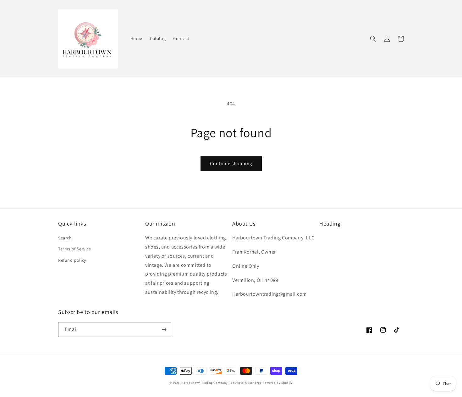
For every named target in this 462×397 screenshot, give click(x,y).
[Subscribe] (164, 329)
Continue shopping (231, 163)
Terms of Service (74, 249)
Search (65, 238)
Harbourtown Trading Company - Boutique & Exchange (221, 383)
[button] (373, 39)
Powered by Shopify (278, 383)
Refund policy (72, 260)
